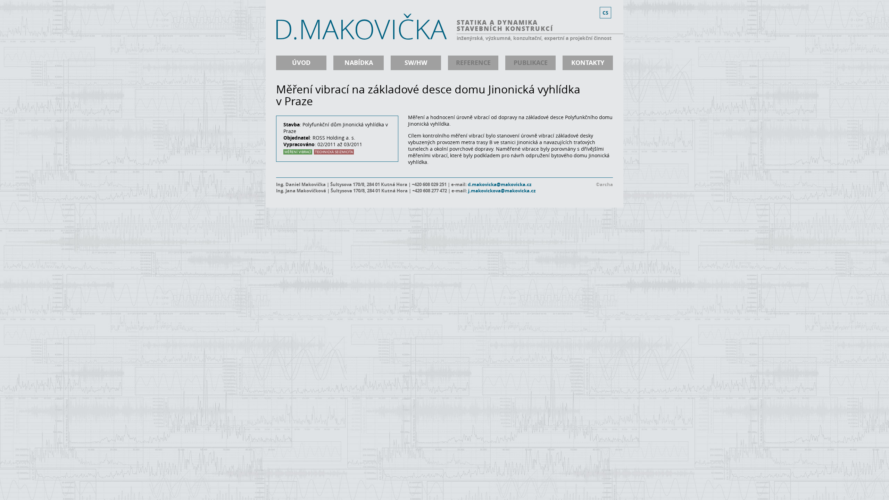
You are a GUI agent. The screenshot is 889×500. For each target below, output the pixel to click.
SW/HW (416, 62)
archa (606, 184)
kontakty (587, 62)
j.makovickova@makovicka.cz (501, 191)
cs (605, 12)
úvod (301, 62)
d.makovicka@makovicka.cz (499, 184)
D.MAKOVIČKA (360, 28)
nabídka (358, 62)
